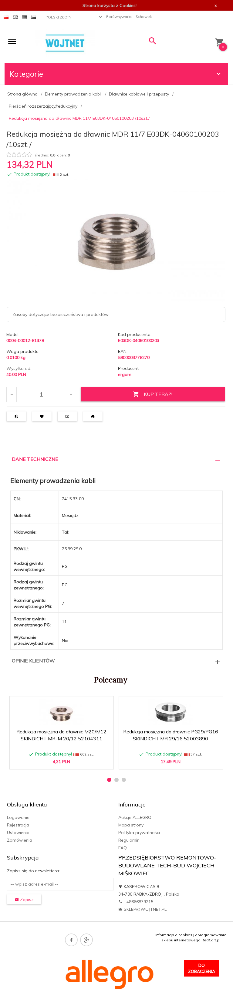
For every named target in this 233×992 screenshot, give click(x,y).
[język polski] (6, 16)
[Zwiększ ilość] (71, 394)
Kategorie (26, 74)
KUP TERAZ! (158, 394)
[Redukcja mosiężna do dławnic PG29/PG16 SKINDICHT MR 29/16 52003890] (170, 712)
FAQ (122, 847)
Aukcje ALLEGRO (134, 817)
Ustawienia (18, 832)
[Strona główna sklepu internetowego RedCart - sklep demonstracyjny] (65, 42)
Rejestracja (18, 825)
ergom (124, 374)
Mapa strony (131, 825)
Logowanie (18, 817)
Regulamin (129, 840)
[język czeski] (33, 16)
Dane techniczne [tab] (35, 459)
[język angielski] (15, 16)
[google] (86, 939)
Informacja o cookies (173, 935)
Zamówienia (19, 840)
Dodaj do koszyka (63, 761)
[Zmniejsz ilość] (12, 394)
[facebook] (71, 939)
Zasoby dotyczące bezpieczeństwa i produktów (60, 314)
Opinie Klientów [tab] (33, 661)
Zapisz (26, 899)
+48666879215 (138, 901)
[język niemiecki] (24, 16)
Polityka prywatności (139, 832)
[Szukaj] (152, 42)
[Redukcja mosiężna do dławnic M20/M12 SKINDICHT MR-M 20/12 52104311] (61, 712)
